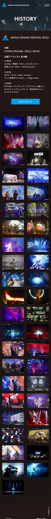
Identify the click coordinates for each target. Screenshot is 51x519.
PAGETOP (49, 512)
